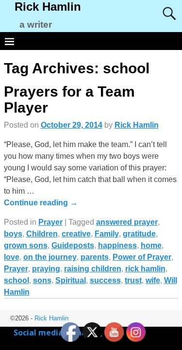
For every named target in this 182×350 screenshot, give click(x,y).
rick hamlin (145, 269)
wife (153, 280)
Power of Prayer (142, 257)
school (16, 280)
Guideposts (72, 245)
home (151, 245)
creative (76, 234)
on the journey (50, 257)
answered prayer (127, 222)
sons (42, 280)
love (11, 257)
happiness (117, 245)
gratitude (139, 234)
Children (42, 234)
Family (107, 234)
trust (133, 280)
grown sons (26, 245)
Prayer (50, 222)
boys (13, 234)
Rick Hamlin (48, 6)
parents (95, 257)
